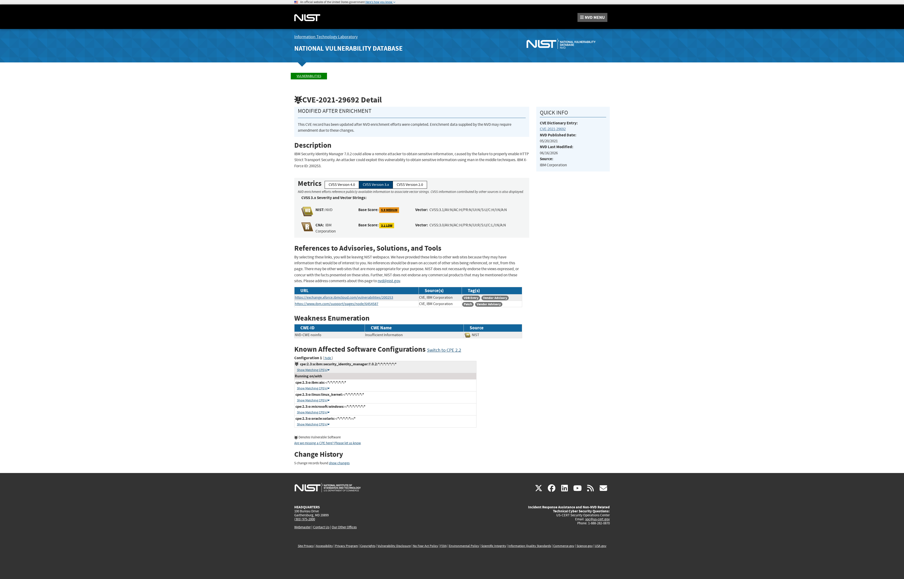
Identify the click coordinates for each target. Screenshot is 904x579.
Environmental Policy (464, 546)
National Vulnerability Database (348, 48)
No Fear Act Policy (425, 546)
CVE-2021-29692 (553, 128)
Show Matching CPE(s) (312, 370)
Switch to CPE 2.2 (444, 350)
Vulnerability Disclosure (394, 546)
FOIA (443, 546)
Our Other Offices (344, 527)
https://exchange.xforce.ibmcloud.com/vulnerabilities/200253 (344, 297)
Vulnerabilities (309, 76)
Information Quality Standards (529, 546)
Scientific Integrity (493, 546)
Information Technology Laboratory (326, 37)
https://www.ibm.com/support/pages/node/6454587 (336, 304)
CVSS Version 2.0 (410, 184)
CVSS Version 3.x (376, 184)
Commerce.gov (563, 546)
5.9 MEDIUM (389, 210)
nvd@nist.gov (389, 280)
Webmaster (302, 527)
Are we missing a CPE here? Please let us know (327, 443)
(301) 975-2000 (304, 519)
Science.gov (585, 546)
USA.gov (600, 546)
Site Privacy (306, 546)
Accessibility (324, 546)
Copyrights (367, 546)
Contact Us (321, 527)
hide (328, 358)
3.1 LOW (386, 225)
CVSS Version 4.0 (342, 184)
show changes (339, 463)
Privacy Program (346, 546)
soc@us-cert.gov (597, 519)
